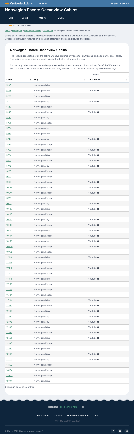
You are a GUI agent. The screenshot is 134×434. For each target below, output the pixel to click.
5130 (8, 112)
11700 (9, 284)
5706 (9, 123)
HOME (7, 31)
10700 (9, 246)
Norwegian (17, 31)
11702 (9, 289)
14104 (9, 370)
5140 (8, 117)
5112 (8, 96)
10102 (9, 225)
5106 (8, 85)
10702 (9, 252)
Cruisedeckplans (21, 3)
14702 (9, 375)
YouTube (93, 79)
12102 (9, 321)
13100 (9, 343)
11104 (9, 278)
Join (96, 415)
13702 (9, 359)
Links (41, 3)
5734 (9, 155)
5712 (8, 133)
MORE (61, 18)
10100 (9, 209)
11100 (9, 257)
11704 (9, 295)
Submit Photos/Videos (78, 415)
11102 (9, 273)
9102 (8, 176)
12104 (9, 332)
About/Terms (42, 415)
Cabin (9, 79)
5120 (8, 101)
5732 (8, 149)
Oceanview (48, 31)
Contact (58, 415)
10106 (9, 241)
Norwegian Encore (32, 31)
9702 (9, 198)
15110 (9, 381)
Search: (96, 74)
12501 (9, 338)
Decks (25, 18)
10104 (9, 230)
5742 (8, 160)
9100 (8, 171)
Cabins (42, 18)
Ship (11, 18)
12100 (9, 305)
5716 (8, 139)
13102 (9, 354)
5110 (8, 90)
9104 (8, 182)
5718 (8, 144)
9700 (9, 187)
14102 (9, 364)
